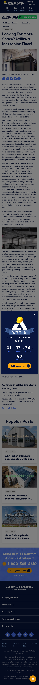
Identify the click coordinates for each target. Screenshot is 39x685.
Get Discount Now (18, 366)
